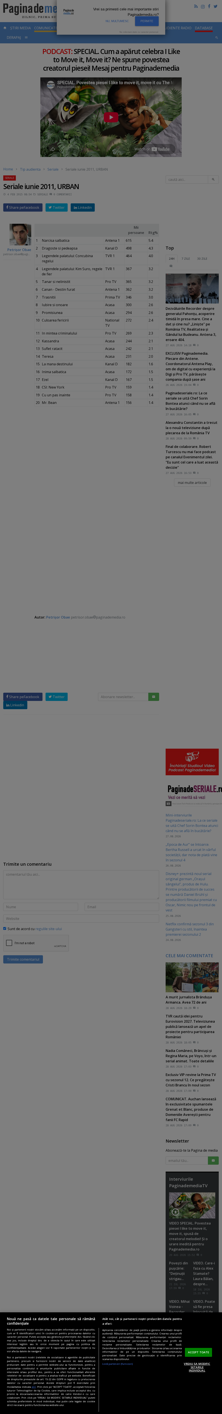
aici (34, 1387)
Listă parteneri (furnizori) (117, 1363)
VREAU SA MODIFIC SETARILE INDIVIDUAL (197, 1367)
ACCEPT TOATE (198, 1352)
